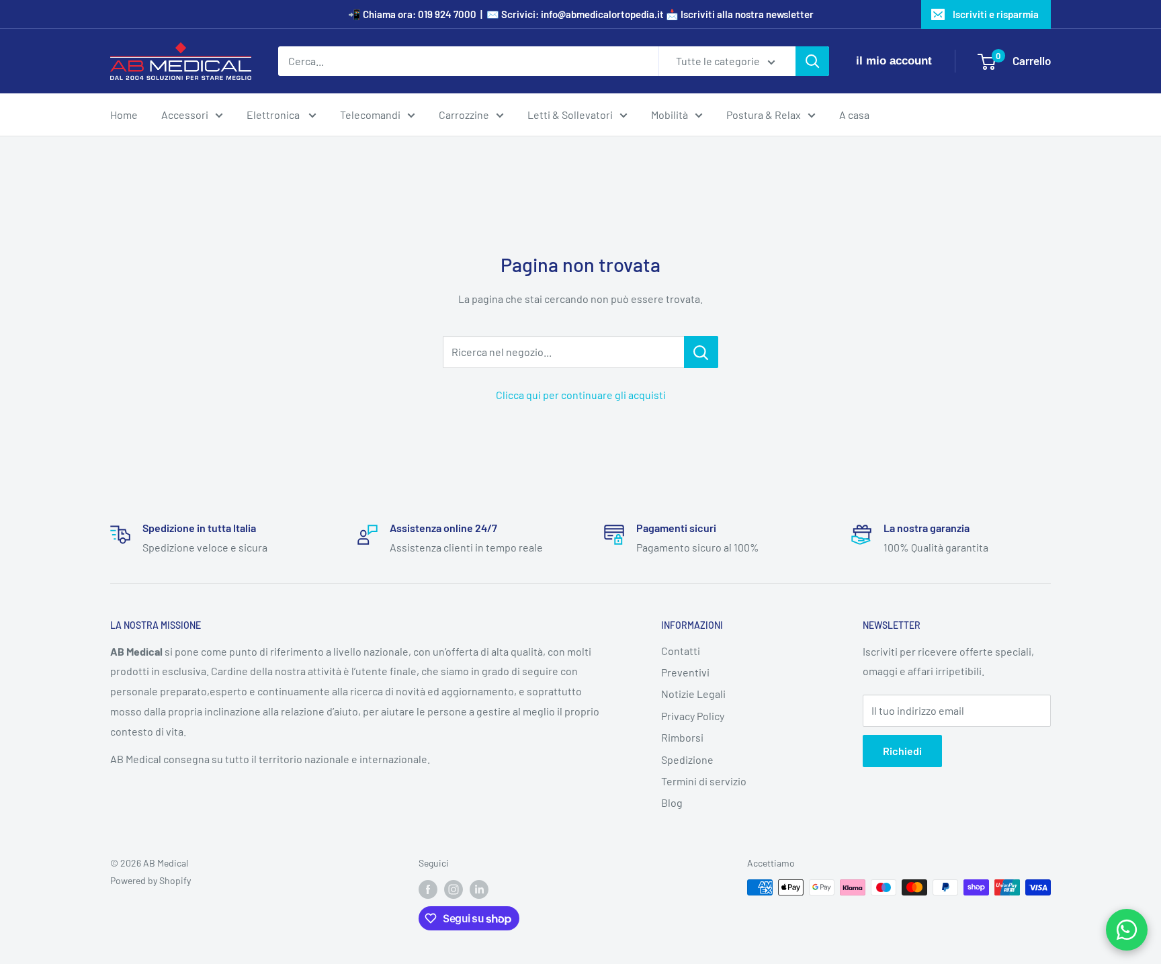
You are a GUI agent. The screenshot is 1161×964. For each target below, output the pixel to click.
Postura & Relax (763, 114)
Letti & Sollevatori (570, 114)
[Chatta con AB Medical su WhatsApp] (1127, 930)
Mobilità (669, 114)
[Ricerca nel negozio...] (701, 352)
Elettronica (274, 114)
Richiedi (902, 750)
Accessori (184, 114)
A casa (854, 114)
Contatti (680, 650)
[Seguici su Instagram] (453, 888)
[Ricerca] (812, 61)
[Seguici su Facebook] (428, 888)
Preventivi (685, 672)
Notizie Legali (693, 693)
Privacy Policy (692, 715)
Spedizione (687, 759)
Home (124, 114)
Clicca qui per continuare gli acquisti (581, 394)
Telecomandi (370, 114)
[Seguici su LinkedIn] (479, 888)
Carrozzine (464, 114)
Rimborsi (682, 737)
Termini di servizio (703, 781)
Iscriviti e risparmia (996, 14)
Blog (672, 802)
